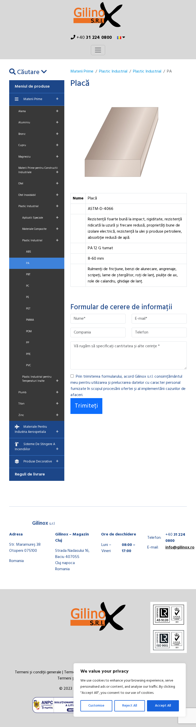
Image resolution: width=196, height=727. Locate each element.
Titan (38, 404)
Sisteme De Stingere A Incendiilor (37, 447)
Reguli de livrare (30, 474)
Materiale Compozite (40, 229)
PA (27, 263)
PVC (28, 365)
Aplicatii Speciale (40, 218)
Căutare (28, 72)
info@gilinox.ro (179, 547)
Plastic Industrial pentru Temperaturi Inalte (40, 380)
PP (27, 342)
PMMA (30, 320)
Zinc (38, 415)
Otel (38, 184)
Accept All (163, 706)
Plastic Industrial (38, 206)
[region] (130, 690)
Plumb (38, 392)
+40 (94, 37)
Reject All (129, 706)
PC (27, 286)
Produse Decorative (41, 461)
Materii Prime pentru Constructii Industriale (38, 171)
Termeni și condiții (72, 678)
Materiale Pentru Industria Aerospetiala (37, 430)
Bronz (38, 134)
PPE (28, 354)
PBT (28, 274)
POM (29, 331)
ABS (28, 251)
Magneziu (38, 157)
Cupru (38, 145)
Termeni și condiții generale (38, 672)
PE (27, 297)
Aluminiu (38, 122)
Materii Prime (41, 99)
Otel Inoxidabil (38, 195)
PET (28, 308)
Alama (38, 111)
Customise (96, 706)
